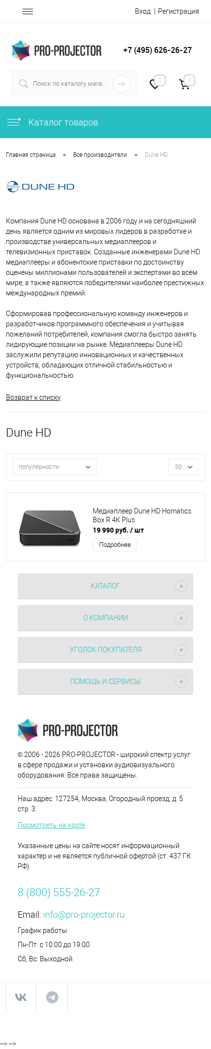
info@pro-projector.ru (84, 914)
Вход (143, 11)
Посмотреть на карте (51, 825)
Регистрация (178, 11)
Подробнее (115, 544)
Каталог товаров (62, 122)
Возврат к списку (33, 397)
